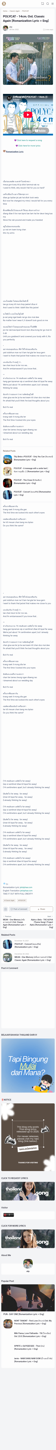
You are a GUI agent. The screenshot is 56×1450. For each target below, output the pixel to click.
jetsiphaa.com (26, 887)
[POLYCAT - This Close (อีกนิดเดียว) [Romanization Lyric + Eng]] (7, 487)
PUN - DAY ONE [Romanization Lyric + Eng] (23, 1314)
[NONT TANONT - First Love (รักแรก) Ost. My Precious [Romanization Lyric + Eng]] (8, 1328)
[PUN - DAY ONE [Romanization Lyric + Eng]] (28, 1311)
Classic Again (10, 900)
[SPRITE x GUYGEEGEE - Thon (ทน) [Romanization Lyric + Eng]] (8, 1353)
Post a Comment (20, 909)
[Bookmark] (5, 910)
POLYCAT (22, 900)
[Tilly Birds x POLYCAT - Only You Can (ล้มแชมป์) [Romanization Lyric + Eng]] (7, 463)
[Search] (47, 3)
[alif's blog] (4, 4)
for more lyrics (29, 146)
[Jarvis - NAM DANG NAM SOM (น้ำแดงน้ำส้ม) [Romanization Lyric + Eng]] (8, 1366)
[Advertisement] (28, 267)
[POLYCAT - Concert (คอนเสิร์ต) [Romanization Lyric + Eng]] (7, 499)
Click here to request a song (29, 140)
